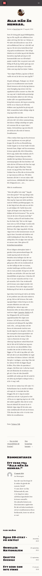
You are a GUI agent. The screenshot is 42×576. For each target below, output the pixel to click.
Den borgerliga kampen (28, 444)
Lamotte (21, 312)
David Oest (16, 29)
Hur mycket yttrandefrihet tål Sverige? (13, 444)
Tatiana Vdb (15, 424)
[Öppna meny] (39, 3)
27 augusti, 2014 (19, 473)
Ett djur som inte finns (13, 568)
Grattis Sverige (9, 558)
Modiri (27, 312)
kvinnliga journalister (14, 245)
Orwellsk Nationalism (13, 549)
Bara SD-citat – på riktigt (15, 538)
